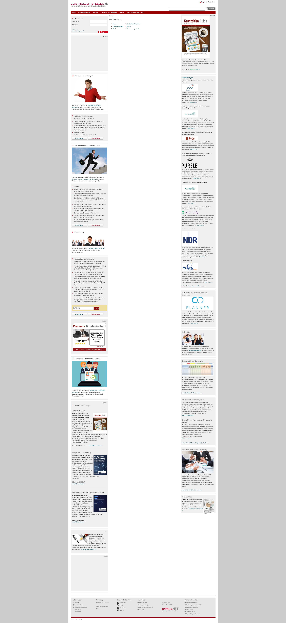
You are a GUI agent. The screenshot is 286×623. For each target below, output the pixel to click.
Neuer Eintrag (95, 138)
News (74, 12)
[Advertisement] (89, 53)
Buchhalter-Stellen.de (192, 607)
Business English (79, 132)
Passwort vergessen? (78, 31)
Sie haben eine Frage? (84, 75)
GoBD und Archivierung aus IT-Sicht (85, 135)
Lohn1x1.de (189, 609)
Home (111, 16)
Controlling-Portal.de (191, 602)
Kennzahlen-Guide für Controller (84, 119)
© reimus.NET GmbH (76, 619)
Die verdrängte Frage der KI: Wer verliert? (86, 213)
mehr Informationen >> (95, 446)
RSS (121, 605)
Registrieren (212, 2)
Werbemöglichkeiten (102, 606)
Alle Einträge (79, 138)
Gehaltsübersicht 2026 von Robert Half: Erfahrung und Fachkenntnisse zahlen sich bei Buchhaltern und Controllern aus (90, 200)
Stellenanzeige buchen (135, 12)
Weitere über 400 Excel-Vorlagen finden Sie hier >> (195, 443)
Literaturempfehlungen (84, 115)
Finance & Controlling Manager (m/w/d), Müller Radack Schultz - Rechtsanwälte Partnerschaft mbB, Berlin (89, 283)
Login (203, 2)
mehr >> (198, 69)
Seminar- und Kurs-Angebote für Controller (85, 179)
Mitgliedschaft (143, 602)
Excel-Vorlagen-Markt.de (193, 614)
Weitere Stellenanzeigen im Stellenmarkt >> (193, 286)
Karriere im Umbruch (80, 130)
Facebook (123, 607)
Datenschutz (78, 609)
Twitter (122, 610)
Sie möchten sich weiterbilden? (87, 145)
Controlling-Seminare (109, 12)
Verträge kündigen (144, 605)
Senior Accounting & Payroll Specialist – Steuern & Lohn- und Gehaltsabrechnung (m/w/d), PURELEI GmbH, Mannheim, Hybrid (89, 289)
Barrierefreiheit (78, 605)
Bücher (95, 12)
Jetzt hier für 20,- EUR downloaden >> (192, 393)
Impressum (78, 611)
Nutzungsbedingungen (81, 607)
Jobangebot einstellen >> (88, 549)
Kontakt (77, 602)
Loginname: (75, 21)
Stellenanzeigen (84, 12)
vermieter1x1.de (190, 611)
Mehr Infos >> (194, 102)
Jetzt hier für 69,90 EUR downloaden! (192, 490)
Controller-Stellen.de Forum (96, 248)
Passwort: (75, 24)
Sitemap (141, 609)
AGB (98, 608)
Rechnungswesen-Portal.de (193, 605)
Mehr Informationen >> (188, 415)
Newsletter (123, 602)
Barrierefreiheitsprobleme (146, 607)
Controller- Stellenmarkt (84, 258)
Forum (122, 12)
